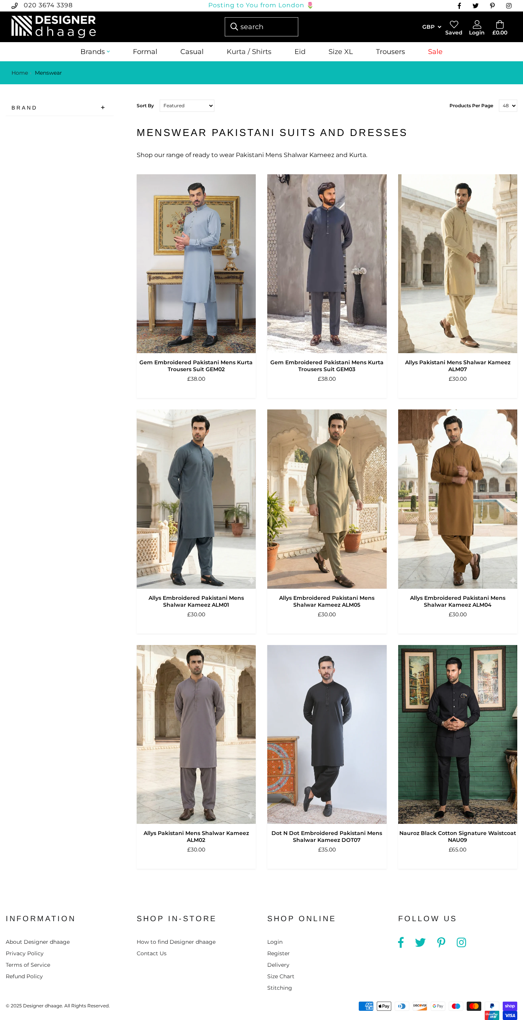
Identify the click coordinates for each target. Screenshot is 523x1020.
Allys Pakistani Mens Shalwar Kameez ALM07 (457, 366)
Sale (435, 51)
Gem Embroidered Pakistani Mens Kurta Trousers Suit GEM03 (327, 366)
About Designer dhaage (38, 941)
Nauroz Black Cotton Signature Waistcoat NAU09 (457, 836)
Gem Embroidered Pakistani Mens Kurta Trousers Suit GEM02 (196, 366)
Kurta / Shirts (249, 51)
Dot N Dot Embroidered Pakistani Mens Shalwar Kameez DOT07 (326, 836)
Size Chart (280, 976)
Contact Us (152, 953)
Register (278, 953)
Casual (192, 51)
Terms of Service (28, 964)
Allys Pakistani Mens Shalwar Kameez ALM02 (196, 836)
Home (19, 72)
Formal (145, 51)
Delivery (278, 964)
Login (275, 941)
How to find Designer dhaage (176, 941)
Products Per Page (471, 105)
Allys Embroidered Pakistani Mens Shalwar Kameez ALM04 (457, 601)
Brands (92, 51)
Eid (300, 51)
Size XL (341, 51)
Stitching (279, 987)
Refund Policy (24, 976)
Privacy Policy (25, 953)
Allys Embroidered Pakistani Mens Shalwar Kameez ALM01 (196, 601)
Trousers (390, 51)
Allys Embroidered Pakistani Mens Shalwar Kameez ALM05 (326, 601)
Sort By (145, 105)
